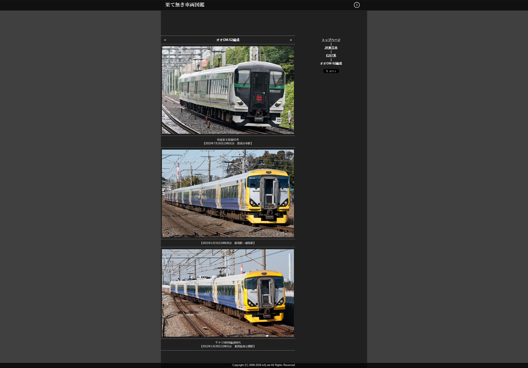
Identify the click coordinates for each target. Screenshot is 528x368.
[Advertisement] (264, 21)
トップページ (331, 40)
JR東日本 (331, 47)
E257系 (331, 55)
